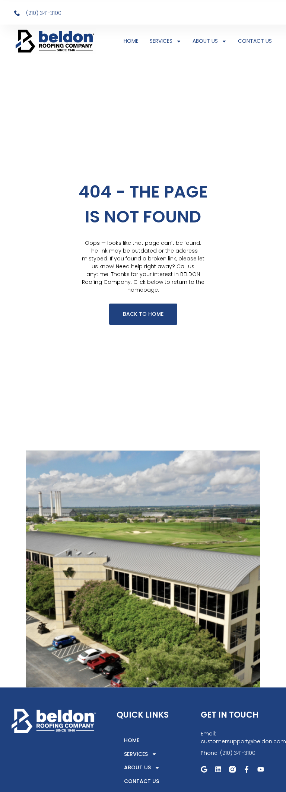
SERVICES (161, 41)
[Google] (204, 769)
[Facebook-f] (246, 769)
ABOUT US (205, 41)
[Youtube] (260, 769)
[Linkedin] (218, 769)
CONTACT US (255, 41)
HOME (131, 41)
